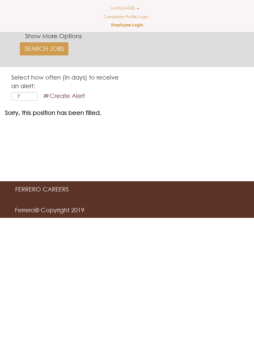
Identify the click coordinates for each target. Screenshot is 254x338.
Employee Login (127, 25)
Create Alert (66, 95)
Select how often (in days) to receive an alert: (65, 81)
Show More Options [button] (53, 36)
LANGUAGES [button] (123, 8)
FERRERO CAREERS (42, 189)
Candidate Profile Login (126, 16)
